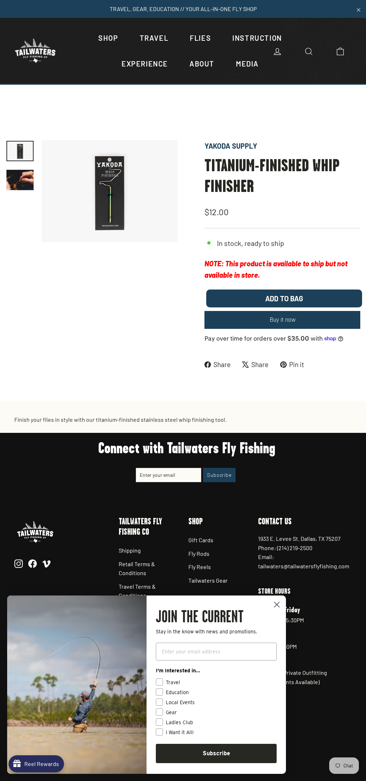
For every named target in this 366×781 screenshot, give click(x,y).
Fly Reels (199, 566)
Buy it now (282, 319)
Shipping (130, 550)
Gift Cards (200, 540)
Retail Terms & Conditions (137, 568)
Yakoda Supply (230, 146)
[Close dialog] (277, 604)
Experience (145, 63)
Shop (108, 38)
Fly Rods (198, 553)
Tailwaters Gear (208, 580)
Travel (154, 38)
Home (13, 116)
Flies (200, 38)
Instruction (257, 38)
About (201, 63)
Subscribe (216, 753)
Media (247, 63)
